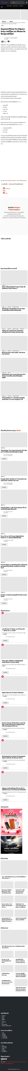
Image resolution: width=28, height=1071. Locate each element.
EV (2, 1023)
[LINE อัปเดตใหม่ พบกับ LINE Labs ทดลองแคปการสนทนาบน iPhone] (21, 982)
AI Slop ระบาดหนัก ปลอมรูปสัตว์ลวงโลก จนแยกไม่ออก (14, 595)
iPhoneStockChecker (10, 180)
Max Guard (15, 5)
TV (3, 1020)
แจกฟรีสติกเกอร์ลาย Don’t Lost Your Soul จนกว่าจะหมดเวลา (7, 982)
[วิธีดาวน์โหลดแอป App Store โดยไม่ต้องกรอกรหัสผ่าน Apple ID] (14, 937)
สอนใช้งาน (4, 1035)
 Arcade (4, 1046)
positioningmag (22, 180)
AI (7, 285)
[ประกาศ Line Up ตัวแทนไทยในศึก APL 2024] (7, 954)
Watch (3, 1019)
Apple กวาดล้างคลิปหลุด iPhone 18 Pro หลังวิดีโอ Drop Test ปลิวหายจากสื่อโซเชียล (14, 789)
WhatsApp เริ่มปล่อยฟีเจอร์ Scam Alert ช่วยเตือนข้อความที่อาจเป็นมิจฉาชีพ (13, 309)
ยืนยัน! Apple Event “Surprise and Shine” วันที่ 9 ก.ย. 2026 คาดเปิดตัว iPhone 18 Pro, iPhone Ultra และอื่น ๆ (10, 17)
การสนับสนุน (4, 1036)
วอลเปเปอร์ (4, 1047)
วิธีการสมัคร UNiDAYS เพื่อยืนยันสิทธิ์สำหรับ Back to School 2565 (12, 661)
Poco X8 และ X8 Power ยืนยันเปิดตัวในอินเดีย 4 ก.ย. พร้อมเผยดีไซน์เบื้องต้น (12, 536)
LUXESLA (21, 5)
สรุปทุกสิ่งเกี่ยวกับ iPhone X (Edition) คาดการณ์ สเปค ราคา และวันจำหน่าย (20, 961)
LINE (3, 1049)
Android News (15, 328)
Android (9, 328)
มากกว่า (5, 634)
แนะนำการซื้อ (4, 1038)
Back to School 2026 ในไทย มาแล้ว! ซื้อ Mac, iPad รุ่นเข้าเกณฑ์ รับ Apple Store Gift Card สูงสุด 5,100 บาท (13, 724)
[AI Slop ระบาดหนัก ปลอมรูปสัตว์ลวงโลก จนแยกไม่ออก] (14, 584)
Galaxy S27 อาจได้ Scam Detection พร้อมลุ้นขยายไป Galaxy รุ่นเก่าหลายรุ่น (13, 331)
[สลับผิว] (26, 2)
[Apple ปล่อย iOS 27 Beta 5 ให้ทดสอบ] (14, 683)
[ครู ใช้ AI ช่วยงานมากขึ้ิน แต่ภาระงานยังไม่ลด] (21, 913)
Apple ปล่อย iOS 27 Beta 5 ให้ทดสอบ (13, 692)
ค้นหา (12, 2)
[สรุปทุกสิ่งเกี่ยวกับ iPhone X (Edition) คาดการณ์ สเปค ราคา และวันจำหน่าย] (21, 954)
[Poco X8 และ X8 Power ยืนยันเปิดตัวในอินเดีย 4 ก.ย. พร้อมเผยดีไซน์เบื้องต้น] (14, 525)
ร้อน (3, 613)
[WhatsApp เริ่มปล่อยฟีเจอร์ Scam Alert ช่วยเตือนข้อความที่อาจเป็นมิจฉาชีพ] (14, 299)
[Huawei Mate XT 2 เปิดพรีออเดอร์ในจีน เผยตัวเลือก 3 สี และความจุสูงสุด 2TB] (14, 388)
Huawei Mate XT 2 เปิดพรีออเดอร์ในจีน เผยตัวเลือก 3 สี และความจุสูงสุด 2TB (13, 398)
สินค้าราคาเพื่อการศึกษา (6, 1025)
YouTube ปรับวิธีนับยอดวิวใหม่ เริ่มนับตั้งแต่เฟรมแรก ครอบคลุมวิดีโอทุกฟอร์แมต (21, 975)
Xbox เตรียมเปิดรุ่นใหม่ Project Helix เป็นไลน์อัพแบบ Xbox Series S (14, 287)
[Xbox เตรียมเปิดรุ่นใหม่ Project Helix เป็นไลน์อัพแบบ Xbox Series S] (14, 277)
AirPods (4, 1021)
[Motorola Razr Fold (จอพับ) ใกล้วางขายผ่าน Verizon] (14, 343)
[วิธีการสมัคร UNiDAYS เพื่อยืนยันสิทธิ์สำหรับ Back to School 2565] (14, 651)
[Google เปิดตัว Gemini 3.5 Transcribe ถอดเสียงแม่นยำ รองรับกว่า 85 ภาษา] (14, 468)
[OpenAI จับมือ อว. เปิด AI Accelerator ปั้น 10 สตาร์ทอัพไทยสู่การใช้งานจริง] (14, 497)
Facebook (4, 1051)
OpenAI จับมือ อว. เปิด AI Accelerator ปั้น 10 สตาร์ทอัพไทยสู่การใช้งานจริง (13, 508)
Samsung (22, 328)
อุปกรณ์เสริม (4, 1024)
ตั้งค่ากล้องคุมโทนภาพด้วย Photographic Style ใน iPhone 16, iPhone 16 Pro (13, 757)
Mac (3, 1018)
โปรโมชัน (4, 1034)
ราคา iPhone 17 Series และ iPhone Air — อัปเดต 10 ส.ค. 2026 (13, 629)
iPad (3, 1016)
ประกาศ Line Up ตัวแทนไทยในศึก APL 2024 (6, 961)
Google (4, 1050)
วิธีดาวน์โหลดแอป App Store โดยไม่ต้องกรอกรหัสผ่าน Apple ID (13, 947)
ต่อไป (27, 14)
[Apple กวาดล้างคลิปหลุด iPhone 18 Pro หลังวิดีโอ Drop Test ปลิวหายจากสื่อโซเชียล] (14, 779)
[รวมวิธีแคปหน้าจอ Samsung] (7, 968)
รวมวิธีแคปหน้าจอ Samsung (5, 974)
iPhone (3, 1015)
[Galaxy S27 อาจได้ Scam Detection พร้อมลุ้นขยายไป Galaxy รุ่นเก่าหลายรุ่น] (14, 321)
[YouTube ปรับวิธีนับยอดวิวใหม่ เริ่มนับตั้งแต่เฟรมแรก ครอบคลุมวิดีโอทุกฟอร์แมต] (21, 968)
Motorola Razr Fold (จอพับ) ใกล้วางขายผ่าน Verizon (13, 353)
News (9, 372)
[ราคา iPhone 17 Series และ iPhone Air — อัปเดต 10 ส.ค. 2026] (14, 620)
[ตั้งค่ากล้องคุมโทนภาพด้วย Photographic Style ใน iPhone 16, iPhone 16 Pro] (14, 747)
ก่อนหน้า (0, 14)
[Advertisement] (14, 80)
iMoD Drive (9, 5)
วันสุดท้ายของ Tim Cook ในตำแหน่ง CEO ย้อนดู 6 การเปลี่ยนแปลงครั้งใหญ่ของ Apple (13, 376)
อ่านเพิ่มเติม (4, 458)
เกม (3, 1045)
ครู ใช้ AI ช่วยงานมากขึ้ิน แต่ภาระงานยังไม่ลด (21, 919)
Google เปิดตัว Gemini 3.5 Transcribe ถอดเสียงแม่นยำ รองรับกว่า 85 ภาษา (13, 479)
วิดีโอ (3, 1033)
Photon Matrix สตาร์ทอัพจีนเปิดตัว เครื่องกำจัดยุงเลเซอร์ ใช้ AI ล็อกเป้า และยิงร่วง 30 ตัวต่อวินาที (14, 566)
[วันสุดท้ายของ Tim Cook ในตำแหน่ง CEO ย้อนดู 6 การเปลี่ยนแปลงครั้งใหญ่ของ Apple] (14, 365)
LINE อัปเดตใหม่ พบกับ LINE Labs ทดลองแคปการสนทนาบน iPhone (21, 989)
